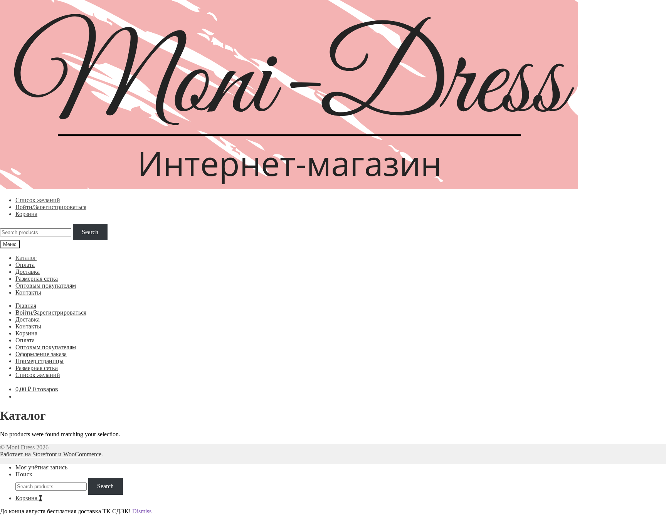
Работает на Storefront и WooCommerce (50, 454)
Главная (25, 305)
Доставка (27, 271)
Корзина (26, 214)
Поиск (23, 474)
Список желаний (37, 200)
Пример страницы (39, 361)
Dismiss (141, 511)
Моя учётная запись (41, 467)
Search (90, 232)
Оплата (25, 264)
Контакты (28, 292)
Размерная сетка (36, 278)
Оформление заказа (41, 354)
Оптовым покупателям (45, 285)
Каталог (26, 258)
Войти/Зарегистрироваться (50, 207)
